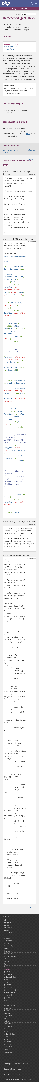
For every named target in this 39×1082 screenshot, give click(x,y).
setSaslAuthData (9, 1047)
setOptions (7, 1044)
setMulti (7, 1037)
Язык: (18, 14)
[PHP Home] (6, 3)
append (6, 930)
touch (6, 1049)
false (12, 49)
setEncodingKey (9, 1034)
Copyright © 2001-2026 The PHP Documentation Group (16, 1066)
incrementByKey (9, 1005)
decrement (7, 943)
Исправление (19, 150)
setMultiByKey (9, 1039)
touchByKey (8, 1052)
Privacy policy (27, 1079)
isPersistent (8, 1008)
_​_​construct (8, 941)
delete (6, 948)
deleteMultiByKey (10, 956)
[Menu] (36, 3)
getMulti (7, 980)
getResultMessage (10, 990)
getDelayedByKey (10, 977)
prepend (7, 1013)
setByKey (7, 1031)
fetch (5, 959)
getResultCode (9, 987)
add (5, 920)
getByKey (7, 972)
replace (6, 1021)
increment (7, 1003)
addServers (8, 928)
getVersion (7, 1000)
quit (5, 1018)
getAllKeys (7, 969)
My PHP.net (8, 1074)
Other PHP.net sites (11, 1079)
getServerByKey (9, 992)
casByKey (7, 938)
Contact (19, 1074)
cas (5, 935)
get (5, 967)
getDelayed (8, 974)
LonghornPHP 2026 (19, 9)
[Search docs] (31, 3)
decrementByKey (9, 946)
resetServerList (9, 1026)
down (7, 171)
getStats (7, 998)
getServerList (8, 995)
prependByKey (9, 1016)
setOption (7, 1042)
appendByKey (8, 933)
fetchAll (6, 961)
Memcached (8, 916)
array (6, 49)
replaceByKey (8, 1024)
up (3, 171)
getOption (7, 985)
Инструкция (7, 150)
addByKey (7, 923)
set (5, 1029)
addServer (7, 925)
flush (5, 964)
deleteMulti (8, 954)
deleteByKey (8, 951)
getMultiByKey (9, 982)
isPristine (7, 1011)
